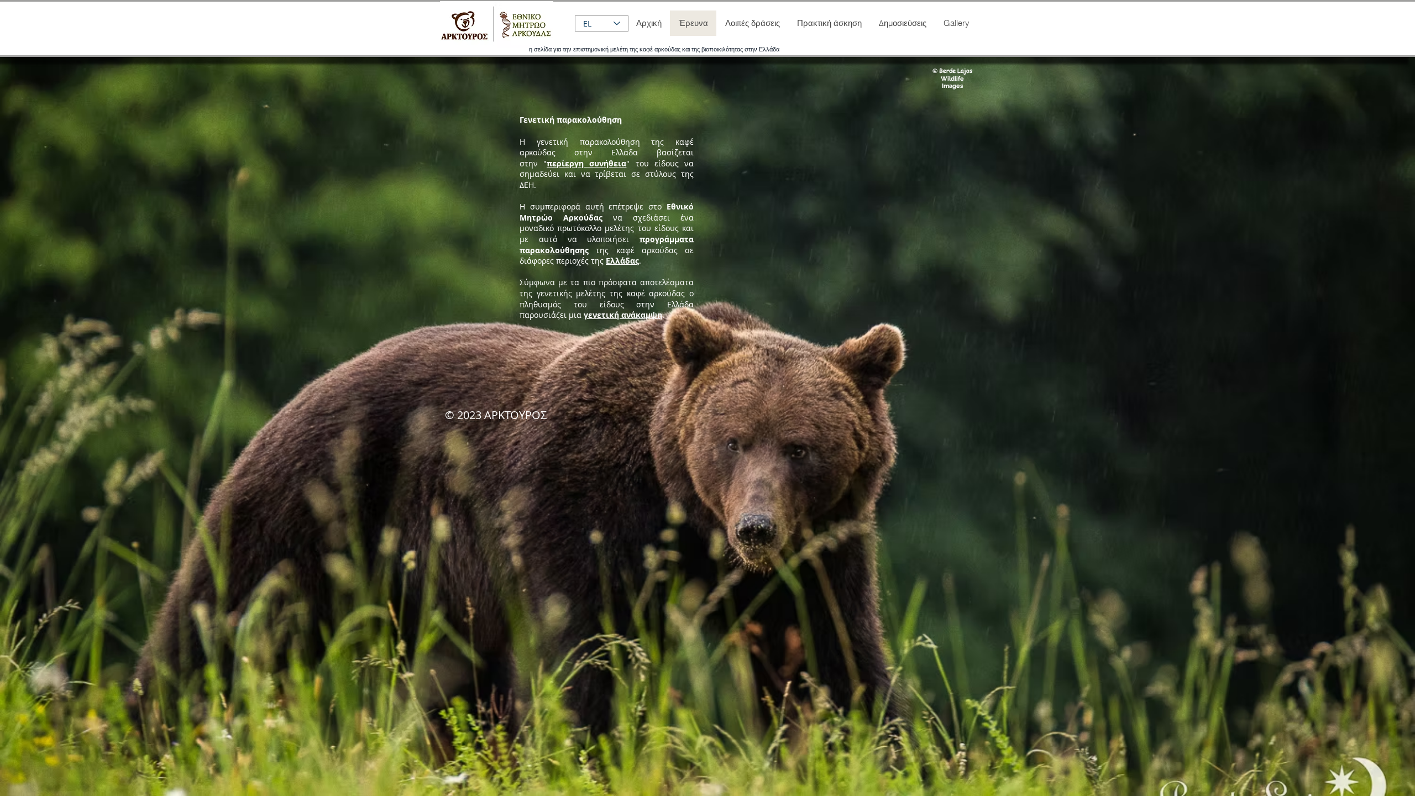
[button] (752, 23)
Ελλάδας (622, 260)
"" (586, 163)
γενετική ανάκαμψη (623, 315)
